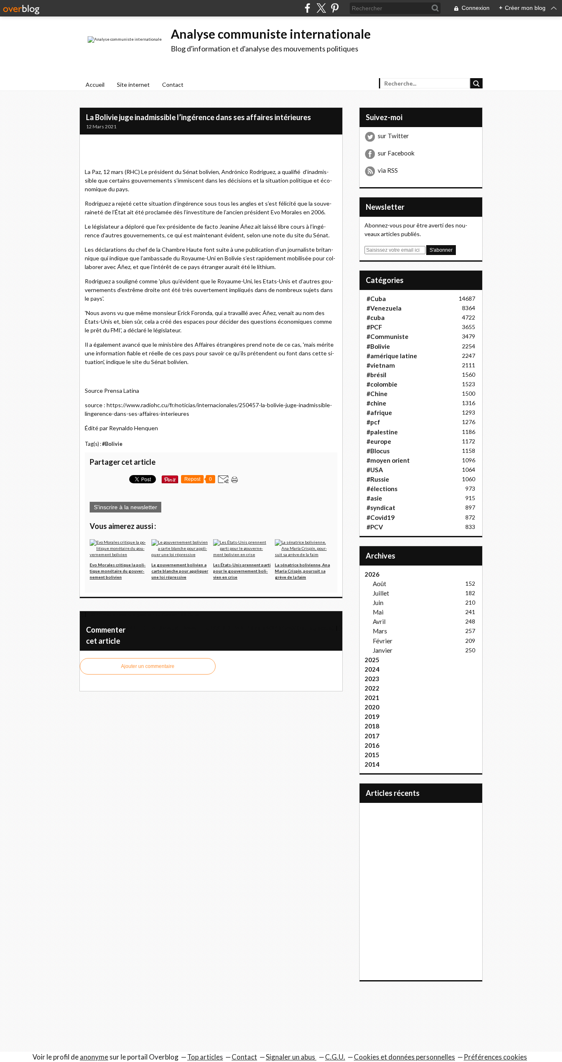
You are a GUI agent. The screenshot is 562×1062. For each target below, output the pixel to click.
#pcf (373, 422)
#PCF (374, 327)
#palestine (382, 432)
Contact (172, 84)
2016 (372, 745)
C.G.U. (335, 1057)
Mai (378, 612)
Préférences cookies (495, 1057)
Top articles (205, 1057)
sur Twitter (393, 135)
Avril (379, 621)
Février (382, 641)
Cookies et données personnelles (404, 1057)
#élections (382, 488)
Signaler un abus (291, 1057)
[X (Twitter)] (321, 8)
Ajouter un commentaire (147, 666)
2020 (372, 707)
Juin (378, 602)
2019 (372, 716)
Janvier (382, 650)
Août (379, 583)
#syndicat (381, 507)
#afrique (379, 412)
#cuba (376, 317)
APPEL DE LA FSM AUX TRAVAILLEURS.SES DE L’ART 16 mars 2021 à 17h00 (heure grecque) (229, 628)
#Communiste (388, 336)
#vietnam (381, 365)
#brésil (376, 374)
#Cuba (376, 298)
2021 (372, 697)
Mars (380, 631)
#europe (379, 441)
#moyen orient (388, 460)
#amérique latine (392, 355)
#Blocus (378, 450)
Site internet (133, 84)
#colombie (382, 384)
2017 (372, 736)
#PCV (375, 527)
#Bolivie (112, 444)
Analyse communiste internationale (271, 33)
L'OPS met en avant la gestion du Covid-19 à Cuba (143, 614)
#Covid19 (381, 517)
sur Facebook (396, 153)
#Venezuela (384, 308)
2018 (372, 726)
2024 (372, 669)
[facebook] (307, 8)
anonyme (94, 1057)
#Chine (377, 393)
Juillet (381, 593)
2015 (372, 754)
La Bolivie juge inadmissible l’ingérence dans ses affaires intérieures (198, 117)
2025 (372, 659)
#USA (375, 469)
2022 (372, 688)
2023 (372, 678)
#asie (374, 498)
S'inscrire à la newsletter (125, 507)
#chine (376, 403)
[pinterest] (335, 8)
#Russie (378, 479)
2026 (372, 574)
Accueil (95, 84)
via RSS (388, 170)
